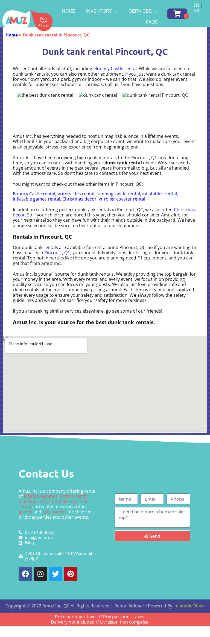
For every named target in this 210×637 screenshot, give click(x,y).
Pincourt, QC (57, 253)
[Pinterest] (70, 574)
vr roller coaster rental (122, 199)
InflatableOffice (189, 606)
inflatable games (41, 496)
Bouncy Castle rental (115, 68)
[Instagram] (40, 574)
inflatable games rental (36, 199)
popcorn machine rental (54, 504)
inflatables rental (159, 194)
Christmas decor (79, 199)
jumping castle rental (118, 194)
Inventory (99, 11)
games (25, 512)
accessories (54, 512)
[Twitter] (55, 574)
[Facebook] (25, 574)
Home (68, 11)
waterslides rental (75, 194)
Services (140, 11)
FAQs (152, 22)
